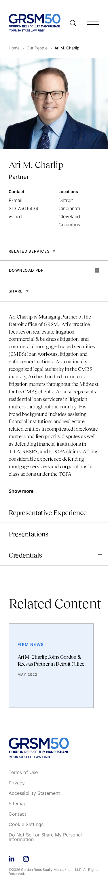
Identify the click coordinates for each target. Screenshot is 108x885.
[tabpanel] (54, 398)
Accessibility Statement (34, 793)
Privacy (17, 783)
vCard (15, 216)
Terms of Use (23, 772)
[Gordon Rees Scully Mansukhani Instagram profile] (26, 858)
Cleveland (69, 216)
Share (16, 291)
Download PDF (26, 270)
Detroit (65, 200)
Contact (17, 814)
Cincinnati (69, 208)
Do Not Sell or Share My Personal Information (45, 837)
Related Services (29, 251)
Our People (37, 47)
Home (14, 47)
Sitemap (17, 803)
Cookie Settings (26, 824)
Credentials (25, 555)
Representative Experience (48, 512)
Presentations (28, 534)
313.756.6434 (23, 208)
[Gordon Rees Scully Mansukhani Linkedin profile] (11, 858)
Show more (21, 491)
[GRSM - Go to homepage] (34, 23)
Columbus (69, 224)
